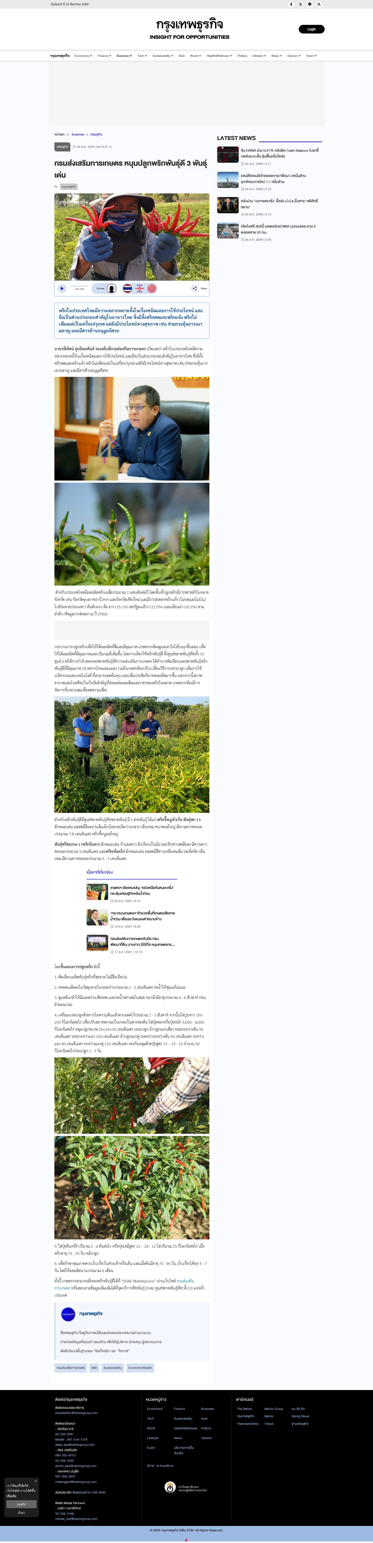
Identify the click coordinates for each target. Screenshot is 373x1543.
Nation (268, 1416)
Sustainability (161, 56)
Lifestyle (257, 56)
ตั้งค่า (21, 1513)
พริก (94, 1368)
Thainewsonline (247, 1424)
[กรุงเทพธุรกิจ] (60, 56)
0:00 (77, 289)
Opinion (293, 56)
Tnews (268, 1424)
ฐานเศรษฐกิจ (300, 1424)
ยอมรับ (21, 1504)
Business (123, 56)
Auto (182, 56)
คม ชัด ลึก (298, 1409)
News (275, 56)
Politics (242, 56)
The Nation (244, 1409)
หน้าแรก (59, 134)
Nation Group (273, 1409)
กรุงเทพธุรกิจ (245, 1416)
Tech (141, 56)
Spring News (300, 1416)
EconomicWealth (140, 1368)
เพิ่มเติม (11, 1496)
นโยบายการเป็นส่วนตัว (184, 1450)
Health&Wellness (218, 56)
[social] (291, 4)
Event (310, 56)
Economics (81, 56)
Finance (103, 56)
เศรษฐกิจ (96, 134)
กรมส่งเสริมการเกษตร (71, 1368)
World (194, 56)
